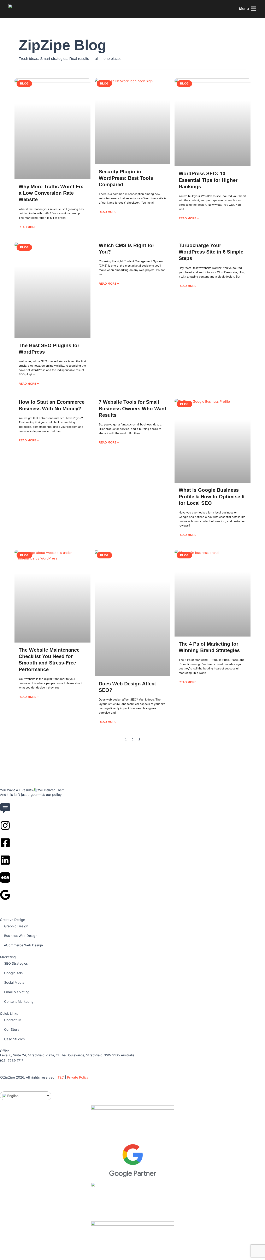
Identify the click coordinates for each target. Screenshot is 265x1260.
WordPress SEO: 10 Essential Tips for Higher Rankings (208, 180)
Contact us (12, 1020)
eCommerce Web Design (23, 945)
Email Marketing (16, 992)
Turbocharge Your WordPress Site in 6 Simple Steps (211, 252)
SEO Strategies (16, 963)
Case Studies (14, 1039)
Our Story (11, 1029)
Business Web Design (20, 936)
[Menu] (254, 9)
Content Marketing (19, 1001)
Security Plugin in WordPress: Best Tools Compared (126, 178)
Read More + (29, 227)
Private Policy (78, 1077)
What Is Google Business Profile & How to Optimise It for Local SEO (212, 496)
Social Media (14, 982)
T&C (61, 1077)
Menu (244, 9)
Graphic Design (16, 926)
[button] (25, 1095)
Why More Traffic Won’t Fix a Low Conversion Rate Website (51, 193)
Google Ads (13, 973)
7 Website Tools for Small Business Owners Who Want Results (132, 408)
